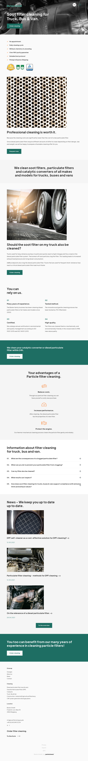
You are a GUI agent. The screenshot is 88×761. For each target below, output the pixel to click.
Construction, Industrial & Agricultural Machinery (21, 696)
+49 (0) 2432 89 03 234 (14, 722)
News (8, 676)
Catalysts (10, 692)
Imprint (44, 747)
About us (9, 674)
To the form (11, 736)
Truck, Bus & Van (11, 694)
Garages (9, 672)
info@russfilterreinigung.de (15, 720)
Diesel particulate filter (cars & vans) (17, 687)
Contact (9, 678)
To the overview (44, 625)
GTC (44, 750)
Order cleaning (14, 26)
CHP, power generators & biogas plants (18, 698)
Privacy (44, 745)
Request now (14, 151)
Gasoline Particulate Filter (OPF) (16, 689)
